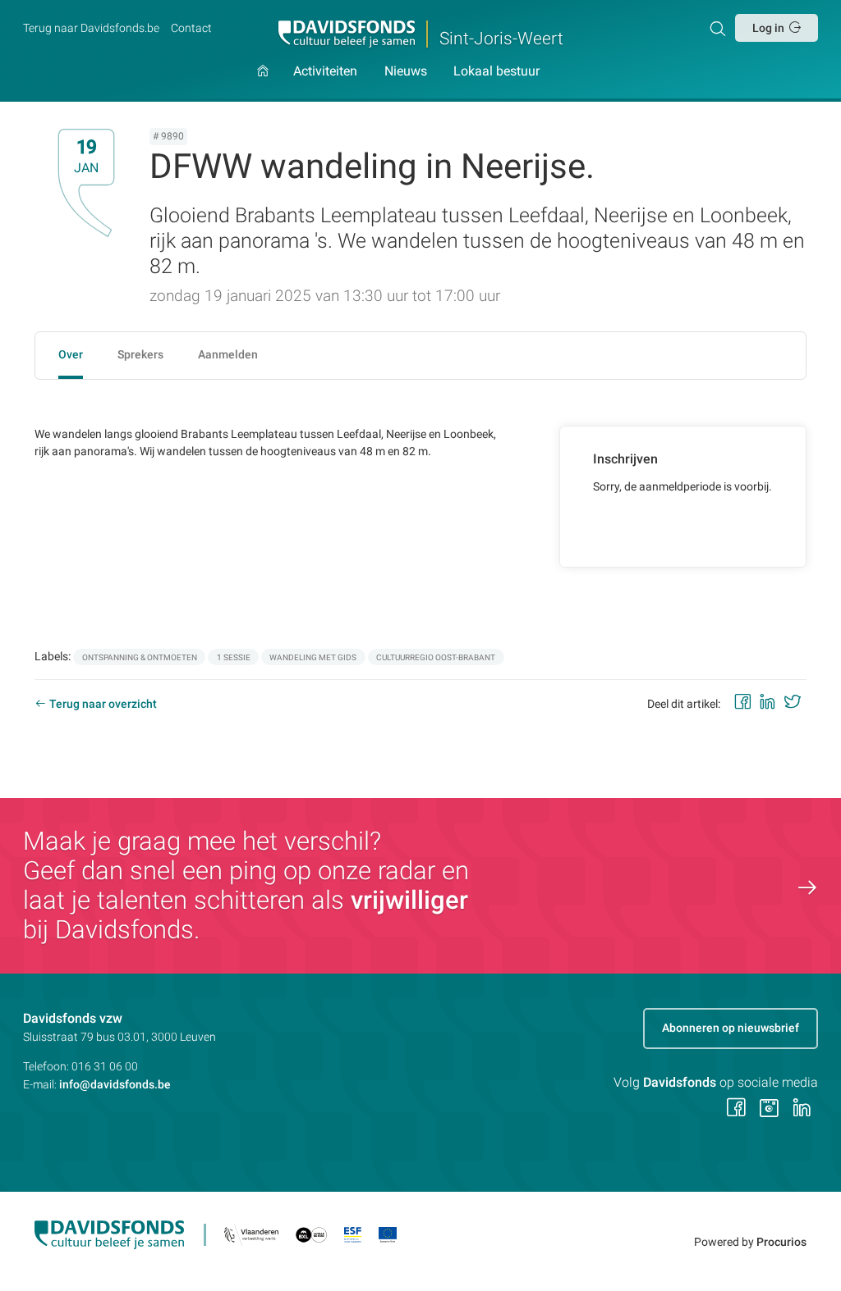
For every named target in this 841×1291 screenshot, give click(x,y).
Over (70, 354)
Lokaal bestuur (496, 72)
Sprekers (140, 354)
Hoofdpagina (263, 83)
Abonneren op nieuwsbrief (730, 1027)
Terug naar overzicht (103, 703)
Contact (191, 27)
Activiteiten (325, 72)
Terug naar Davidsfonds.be (91, 27)
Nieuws (405, 72)
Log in (768, 27)
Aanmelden (228, 354)
